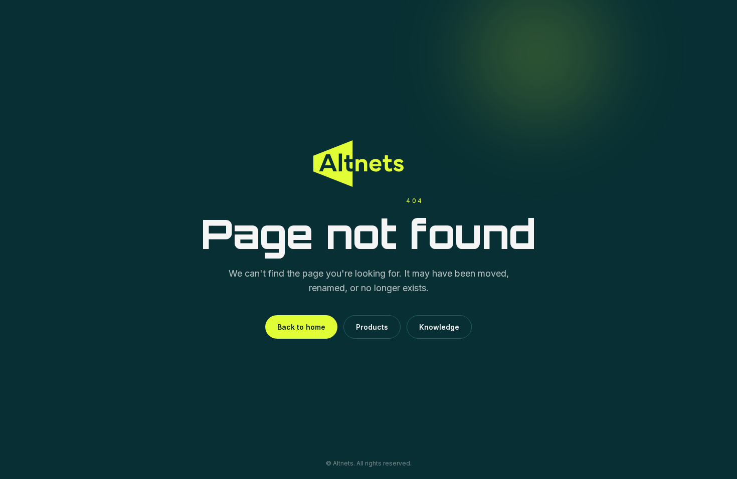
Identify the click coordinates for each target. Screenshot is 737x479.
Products (372, 327)
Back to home (301, 327)
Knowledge (439, 327)
